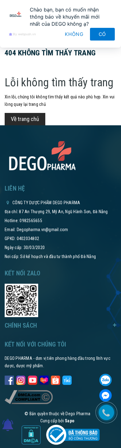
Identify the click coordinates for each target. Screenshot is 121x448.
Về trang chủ (25, 119)
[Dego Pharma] (42, 156)
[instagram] (20, 379)
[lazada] (44, 379)
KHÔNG (74, 34)
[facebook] (9, 379)
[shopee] (55, 379)
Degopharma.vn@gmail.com (42, 229)
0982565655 (31, 220)
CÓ (102, 34)
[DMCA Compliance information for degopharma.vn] (29, 396)
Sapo (69, 420)
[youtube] (32, 379)
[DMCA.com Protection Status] (31, 434)
